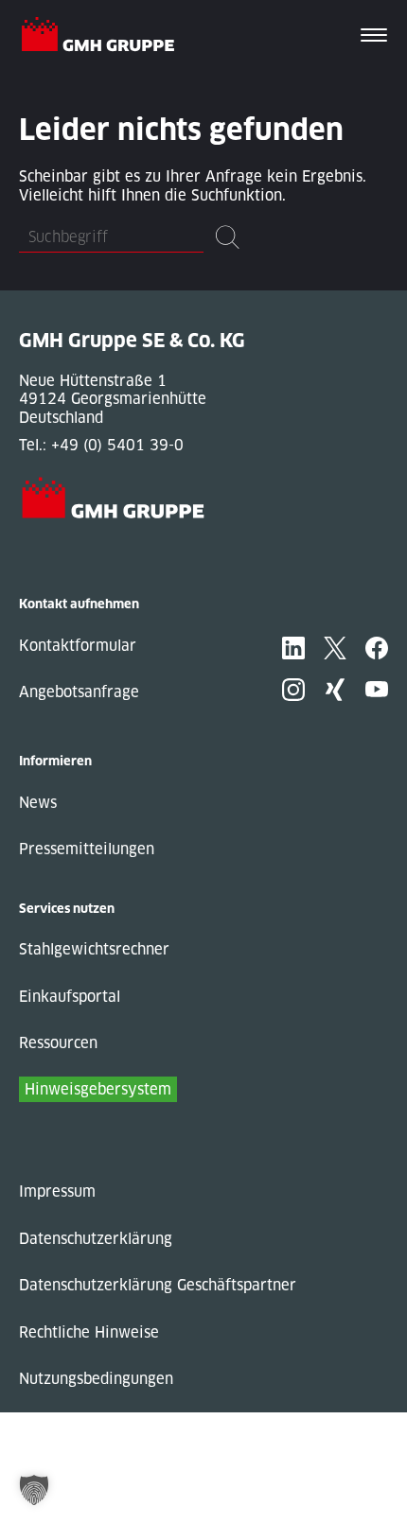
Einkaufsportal (69, 997)
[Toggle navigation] (374, 36)
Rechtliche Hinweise (89, 1332)
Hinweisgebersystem (98, 1089)
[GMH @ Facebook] (376, 648)
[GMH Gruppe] (105, 37)
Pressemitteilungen (86, 849)
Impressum (57, 1191)
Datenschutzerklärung (95, 1239)
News (38, 803)
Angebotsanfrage (79, 692)
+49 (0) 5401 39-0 (117, 445)
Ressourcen (58, 1043)
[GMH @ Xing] (335, 690)
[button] (34, 1490)
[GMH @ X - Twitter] (335, 648)
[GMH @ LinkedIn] (293, 648)
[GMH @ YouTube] (376, 690)
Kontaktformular (77, 646)
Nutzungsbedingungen (96, 1379)
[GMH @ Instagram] (293, 690)
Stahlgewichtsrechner (94, 949)
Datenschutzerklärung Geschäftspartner (157, 1285)
